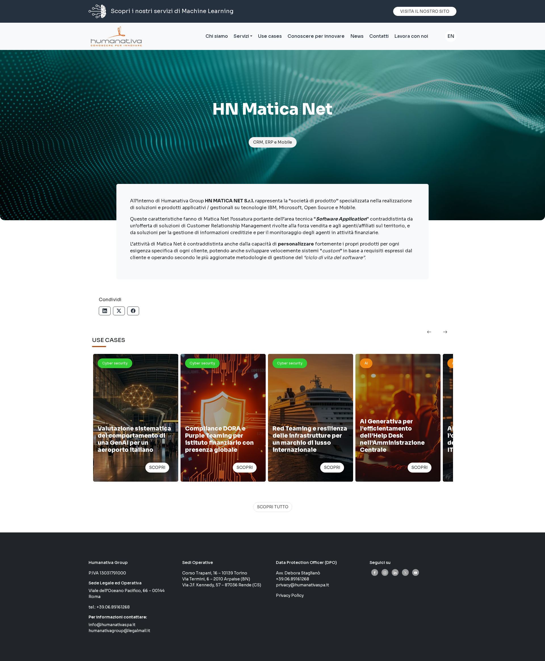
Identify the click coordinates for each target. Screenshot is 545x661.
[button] (429, 332)
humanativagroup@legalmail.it (119, 630)
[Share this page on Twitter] (119, 311)
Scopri (157, 467)
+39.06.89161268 (113, 607)
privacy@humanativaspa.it (302, 584)
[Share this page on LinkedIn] (105, 311)
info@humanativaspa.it (112, 624)
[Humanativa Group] (115, 36)
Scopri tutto (272, 506)
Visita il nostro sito (424, 11)
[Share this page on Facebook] (133, 311)
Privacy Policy (290, 595)
